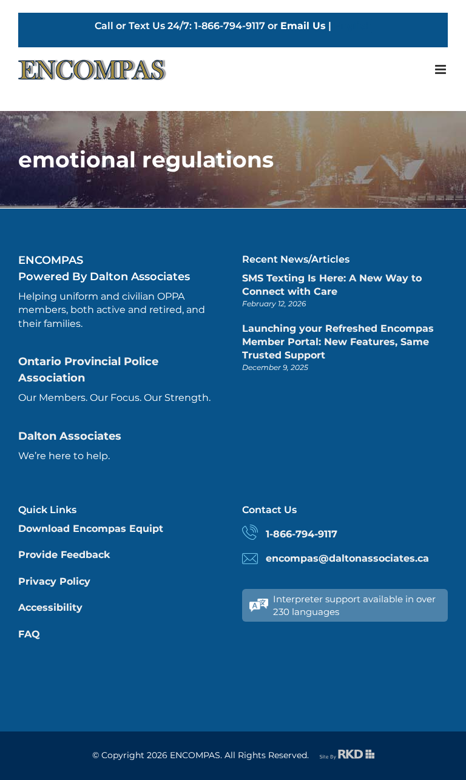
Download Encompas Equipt (90, 528)
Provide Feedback (64, 554)
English (353, 26)
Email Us (303, 26)
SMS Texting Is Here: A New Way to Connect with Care (332, 284)
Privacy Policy (54, 581)
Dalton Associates (69, 436)
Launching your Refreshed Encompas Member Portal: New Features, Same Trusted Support (338, 342)
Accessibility (50, 607)
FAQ (29, 634)
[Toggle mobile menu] (441, 69)
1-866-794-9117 (301, 534)
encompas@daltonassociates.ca (347, 558)
